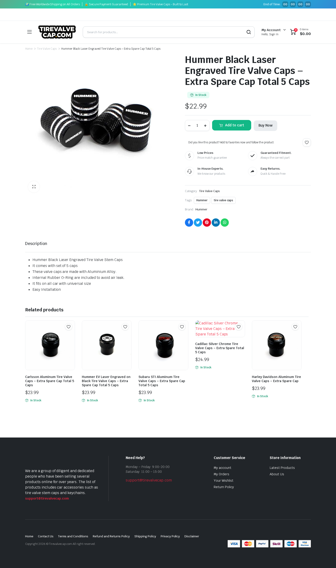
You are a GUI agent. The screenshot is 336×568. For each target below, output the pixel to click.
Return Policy (224, 487)
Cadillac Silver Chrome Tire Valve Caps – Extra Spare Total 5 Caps (219, 348)
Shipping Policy (145, 536)
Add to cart (234, 125)
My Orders (221, 474)
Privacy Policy (170, 536)
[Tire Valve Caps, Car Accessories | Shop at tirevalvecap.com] (57, 32)
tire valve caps (223, 200)
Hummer (202, 200)
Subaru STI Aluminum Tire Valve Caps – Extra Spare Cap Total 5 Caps (162, 381)
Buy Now (265, 125)
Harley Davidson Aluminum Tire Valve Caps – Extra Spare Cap (276, 379)
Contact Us (45, 536)
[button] (34, 187)
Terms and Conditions (73, 536)
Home (28, 49)
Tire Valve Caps (47, 49)
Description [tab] (36, 243)
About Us (277, 474)
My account (222, 468)
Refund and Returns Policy (111, 536)
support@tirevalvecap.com (47, 498)
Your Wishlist (223, 480)
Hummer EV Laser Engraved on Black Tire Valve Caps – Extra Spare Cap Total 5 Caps (106, 381)
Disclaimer (191, 536)
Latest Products (282, 468)
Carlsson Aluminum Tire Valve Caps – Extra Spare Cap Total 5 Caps (49, 381)
